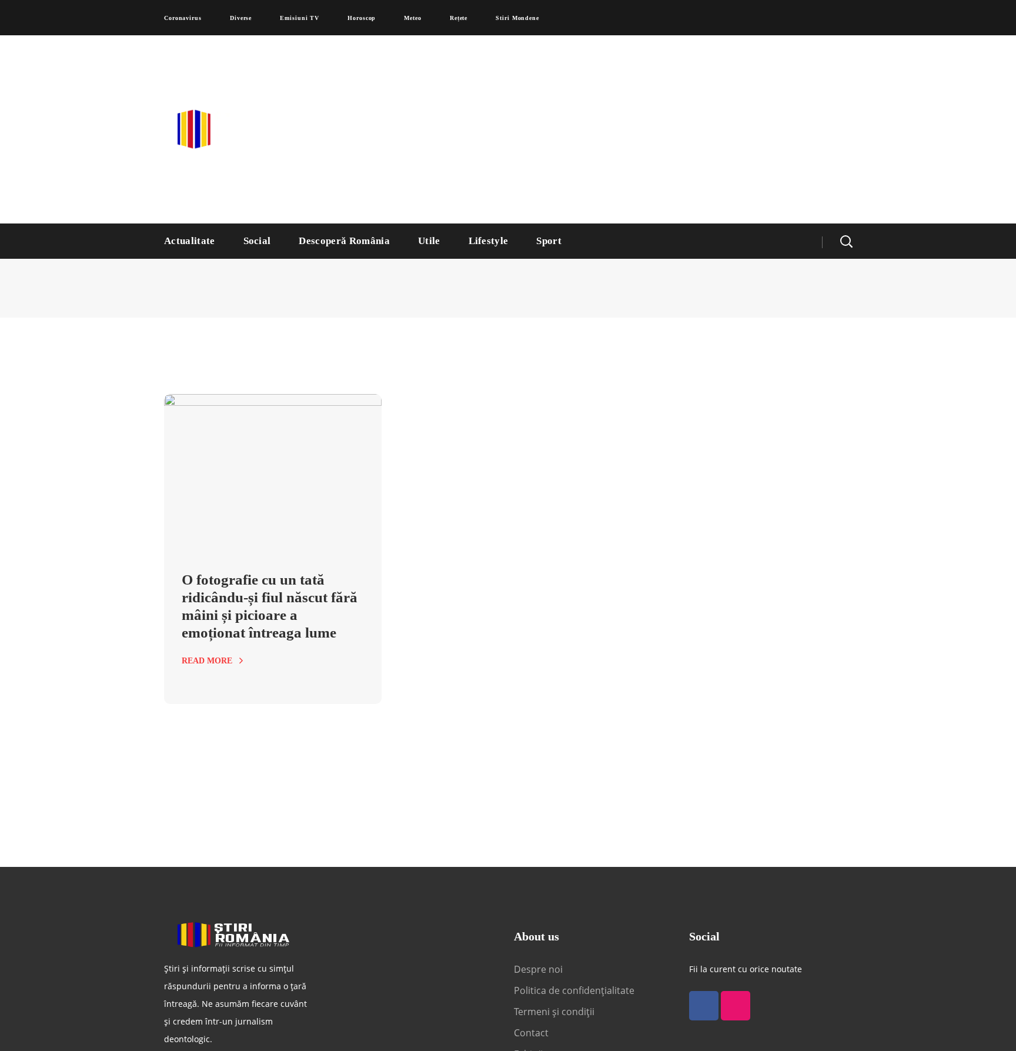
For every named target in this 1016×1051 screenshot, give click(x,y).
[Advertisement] (622, 129)
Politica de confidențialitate (574, 990)
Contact (532, 1032)
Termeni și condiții (554, 1011)
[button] (846, 241)
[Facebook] (703, 1005)
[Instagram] (735, 1005)
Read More (207, 660)
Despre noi (538, 969)
